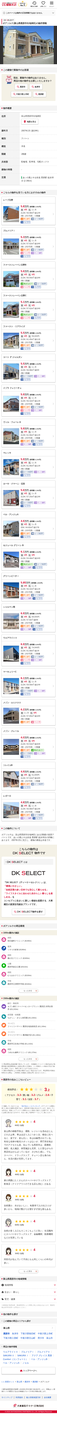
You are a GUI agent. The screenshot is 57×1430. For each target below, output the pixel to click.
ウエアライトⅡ (10, 1352)
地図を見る (31, 122)
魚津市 (37, 87)
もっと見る (28, 1271)
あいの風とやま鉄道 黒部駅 (35, 177)
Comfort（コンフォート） (15, 1359)
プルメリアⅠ (27, 1352)
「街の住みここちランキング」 (30, 1106)
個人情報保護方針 (33, 1397)
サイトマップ (7, 1397)
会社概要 (47, 1397)
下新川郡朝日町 (28, 1333)
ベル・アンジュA (11, 1363)
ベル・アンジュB (39, 1359)
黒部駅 (41, 94)
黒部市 (22, 87)
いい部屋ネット (8, 1382)
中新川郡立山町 (28, 1338)
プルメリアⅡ (43, 1352)
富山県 (6, 1328)
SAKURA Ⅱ (8, 1355)
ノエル (25, 1363)
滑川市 (41, 1338)
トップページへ (30, 1370)
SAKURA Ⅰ (22, 1355)
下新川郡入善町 (10, 1338)
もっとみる (28, 991)
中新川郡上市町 (22, 94)
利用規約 (19, 1397)
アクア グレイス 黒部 (42, 1355)
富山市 (49, 1338)
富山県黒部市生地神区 (31, 116)
